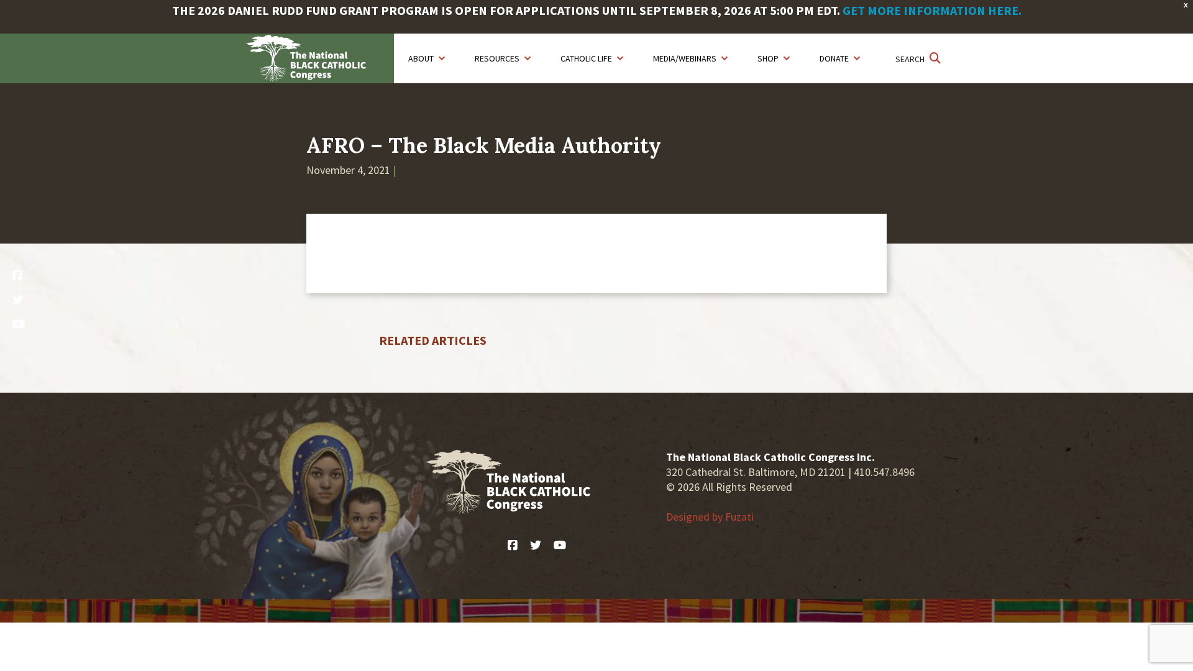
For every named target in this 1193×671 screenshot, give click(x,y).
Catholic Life (586, 58)
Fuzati (739, 516)
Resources (497, 58)
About (421, 58)
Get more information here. (932, 10)
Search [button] (910, 59)
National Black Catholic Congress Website (320, 58)
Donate (834, 58)
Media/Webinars (684, 58)
